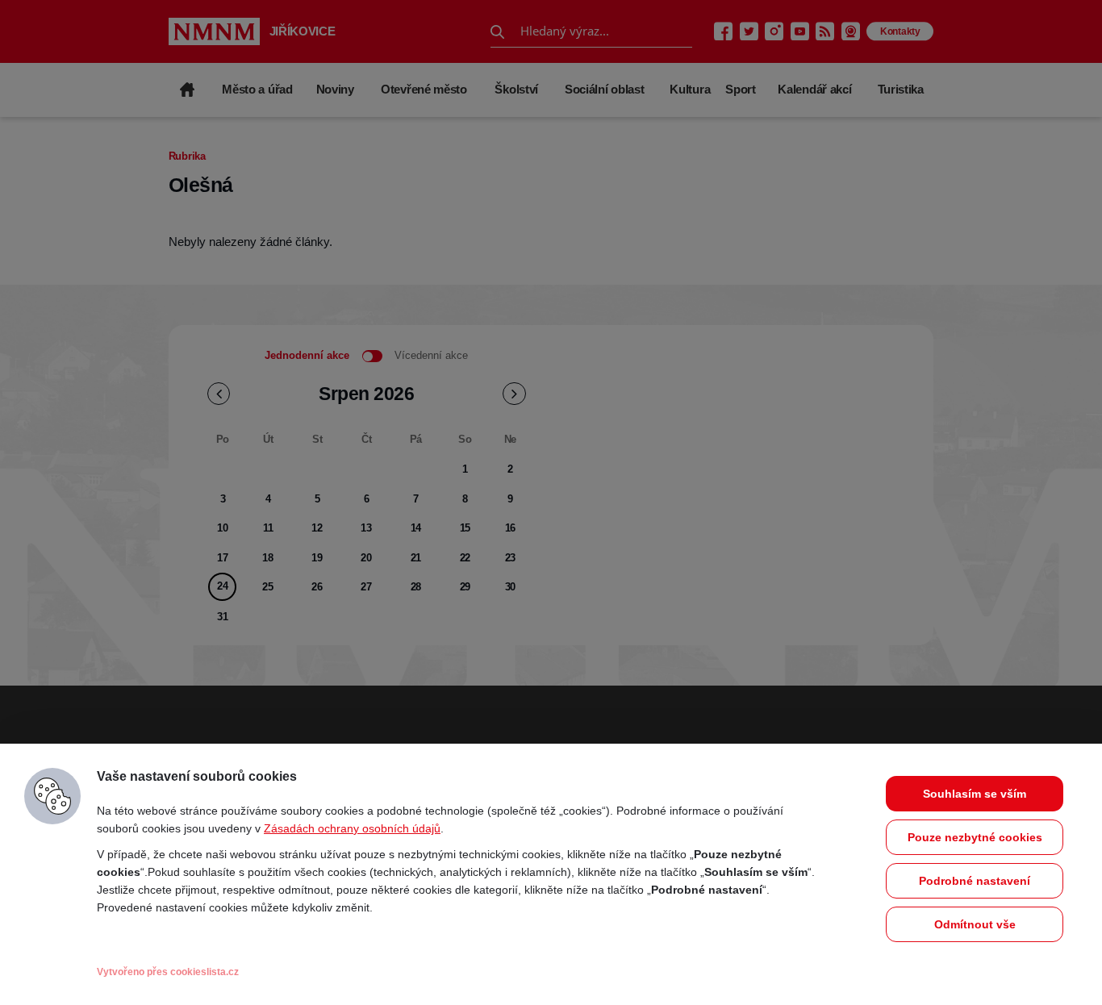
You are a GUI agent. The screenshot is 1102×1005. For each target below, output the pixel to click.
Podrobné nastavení (974, 880)
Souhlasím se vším (974, 793)
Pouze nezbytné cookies (975, 837)
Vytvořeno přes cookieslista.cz (168, 972)
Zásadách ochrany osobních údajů (352, 828)
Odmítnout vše (975, 924)
